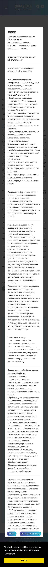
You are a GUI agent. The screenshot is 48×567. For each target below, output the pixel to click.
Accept (11, 534)
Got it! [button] (24, 560)
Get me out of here (30, 534)
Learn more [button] (9, 554)
